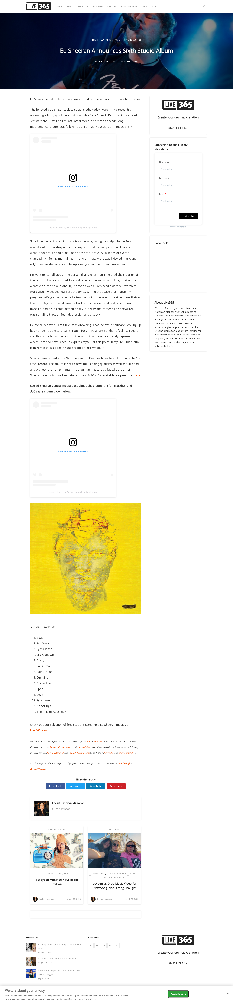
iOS (88, 741)
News (69, 6)
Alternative (118, 877)
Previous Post (56, 829)
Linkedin (97, 786)
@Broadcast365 (126, 753)
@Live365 (108, 753)
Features (111, 6)
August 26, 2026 (45, 952)
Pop (140, 39)
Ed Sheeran (97, 39)
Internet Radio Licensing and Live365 (57, 958)
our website (84, 747)
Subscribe (188, 216)
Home (58, 6)
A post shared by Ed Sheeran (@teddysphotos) (73, 227)
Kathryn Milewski (72, 803)
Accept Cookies (178, 994)
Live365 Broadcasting (79, 753)
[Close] (227, 993)
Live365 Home (148, 6)
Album (110, 39)
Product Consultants (60, 747)
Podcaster (98, 6)
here (137, 375)
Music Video (114, 873)
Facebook (56, 786)
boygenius (99, 873)
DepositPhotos (37, 769)
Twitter (77, 786)
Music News (122, 39)
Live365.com (38, 730)
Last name (164, 178)
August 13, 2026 (45, 962)
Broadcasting (53, 873)
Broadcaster (82, 6)
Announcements (128, 6)
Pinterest (117, 786)
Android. (98, 741)
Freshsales (182, 227)
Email (162, 194)
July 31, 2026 (43, 978)
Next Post (114, 829)
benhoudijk (124, 763)
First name (164, 162)
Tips (66, 873)
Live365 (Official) (55, 753)
